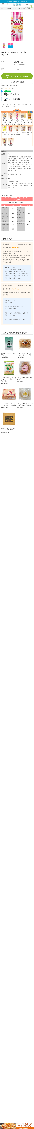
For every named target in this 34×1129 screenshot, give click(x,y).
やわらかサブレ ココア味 (11, 122)
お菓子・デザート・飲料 (20, 8)
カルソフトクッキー (29, 122)
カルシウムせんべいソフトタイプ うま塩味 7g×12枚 (8, 379)
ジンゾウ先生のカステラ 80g (25, 378)
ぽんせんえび (11, 136)
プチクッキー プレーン (23, 122)
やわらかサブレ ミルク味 (4, 122)
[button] (3, 4)
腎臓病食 (9, 8)
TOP (2, 8)
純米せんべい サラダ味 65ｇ (8, 354)
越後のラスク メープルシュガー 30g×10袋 (8, 429)
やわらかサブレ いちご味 (17, 122)
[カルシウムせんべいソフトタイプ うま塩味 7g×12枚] (9, 368)
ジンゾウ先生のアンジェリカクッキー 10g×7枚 (25, 354)
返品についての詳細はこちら (11, 85)
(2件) (15, 88)
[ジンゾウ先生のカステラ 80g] (25, 368)
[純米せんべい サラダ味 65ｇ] (9, 343)
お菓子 (29, 8)
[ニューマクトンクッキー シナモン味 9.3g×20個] (9, 394)
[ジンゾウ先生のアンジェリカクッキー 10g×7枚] (25, 343)
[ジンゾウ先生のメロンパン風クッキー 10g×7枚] (25, 394)
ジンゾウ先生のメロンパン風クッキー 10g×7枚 (25, 404)
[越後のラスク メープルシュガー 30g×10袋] (9, 418)
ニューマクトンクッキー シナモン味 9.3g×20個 (9, 404)
